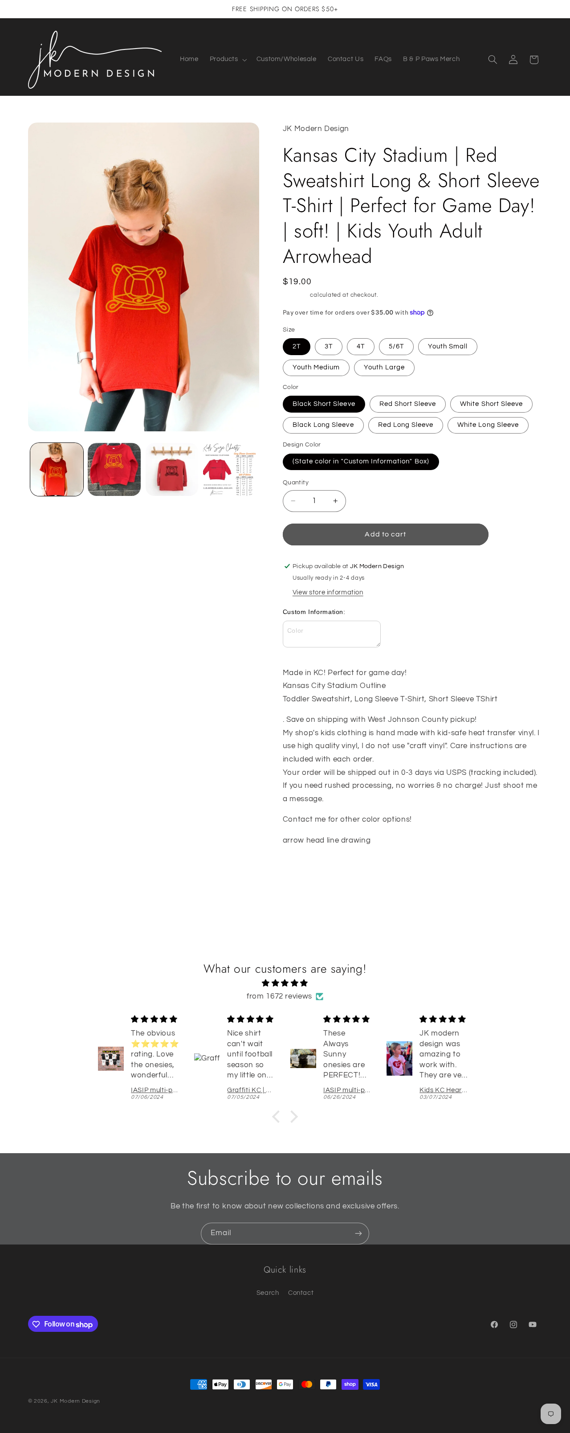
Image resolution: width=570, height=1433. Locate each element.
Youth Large (384, 367)
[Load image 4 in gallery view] (229, 469)
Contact (301, 1293)
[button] (227, 60)
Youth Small (448, 346)
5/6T (396, 346)
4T (361, 346)
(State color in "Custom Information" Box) (361, 461)
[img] (285, 983)
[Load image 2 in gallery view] (114, 469)
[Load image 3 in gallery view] (172, 469)
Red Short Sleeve (407, 404)
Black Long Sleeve (323, 425)
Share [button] (301, 868)
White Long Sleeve (488, 425)
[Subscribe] (358, 1234)
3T (329, 346)
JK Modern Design (75, 1401)
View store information (328, 592)
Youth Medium (316, 367)
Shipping (296, 295)
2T (297, 346)
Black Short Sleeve (324, 404)
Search (267, 1293)
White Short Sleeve (491, 404)
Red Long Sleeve (406, 425)
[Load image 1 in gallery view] (56, 469)
